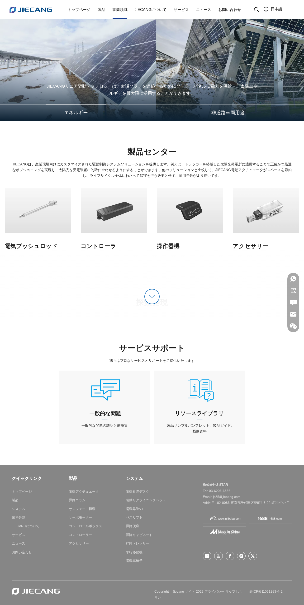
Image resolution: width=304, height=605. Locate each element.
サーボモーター (80, 517)
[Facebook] (230, 556)
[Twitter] (252, 556)
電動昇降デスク (137, 491)
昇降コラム (77, 500)
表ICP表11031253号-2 (266, 591)
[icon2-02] (199, 389)
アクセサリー (79, 543)
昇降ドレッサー (137, 543)
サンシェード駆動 (82, 509)
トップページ (79, 10)
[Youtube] (218, 556)
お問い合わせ (229, 10)
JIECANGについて (150, 10)
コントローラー (80, 535)
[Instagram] (241, 556)
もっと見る (38, 210)
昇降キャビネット (139, 535)
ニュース (203, 10)
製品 (101, 10)
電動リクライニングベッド (146, 500)
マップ (230, 591)
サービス (181, 10)
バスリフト (134, 517)
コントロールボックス (85, 526)
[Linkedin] (207, 556)
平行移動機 (134, 552)
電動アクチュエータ (84, 491)
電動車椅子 (134, 561)
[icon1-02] (104, 389)
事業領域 (120, 10)
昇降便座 (132, 526)
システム (18, 509)
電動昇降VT (134, 509)
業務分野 (18, 517)
